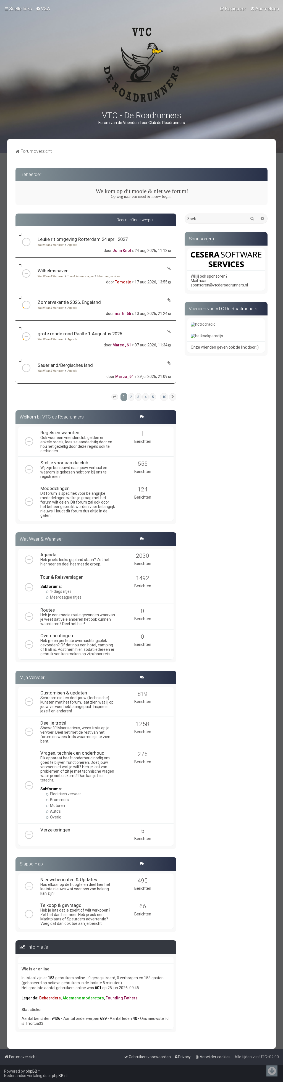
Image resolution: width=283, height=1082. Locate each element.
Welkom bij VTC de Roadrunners (52, 417)
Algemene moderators (83, 998)
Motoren (57, 805)
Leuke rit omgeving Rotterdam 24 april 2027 (83, 239)
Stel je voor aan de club (64, 462)
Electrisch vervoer (65, 794)
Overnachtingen (56, 635)
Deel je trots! (53, 723)
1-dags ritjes (60, 591)
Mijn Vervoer (32, 677)
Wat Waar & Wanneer (51, 244)
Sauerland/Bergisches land (65, 365)
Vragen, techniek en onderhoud (72, 753)
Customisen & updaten (63, 693)
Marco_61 (121, 345)
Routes (47, 610)
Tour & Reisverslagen (80, 276)
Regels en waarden (59, 432)
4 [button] (145, 397)
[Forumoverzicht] (141, 65)
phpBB (31, 1071)
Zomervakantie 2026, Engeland (69, 302)
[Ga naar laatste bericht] (170, 250)
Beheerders (50, 998)
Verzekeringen (55, 830)
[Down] (271, 1070)
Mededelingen (55, 488)
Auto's (55, 811)
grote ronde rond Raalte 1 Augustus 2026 (80, 333)
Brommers (59, 799)
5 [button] (153, 397)
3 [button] (138, 397)
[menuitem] (43, 8)
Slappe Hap (31, 864)
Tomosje (123, 282)
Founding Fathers (122, 998)
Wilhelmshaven (53, 270)
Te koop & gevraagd (61, 905)
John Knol (121, 250)
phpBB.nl (59, 1075)
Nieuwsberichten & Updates (68, 879)
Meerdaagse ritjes (108, 276)
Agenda (72, 244)
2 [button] (131, 397)
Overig (55, 817)
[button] (114, 397)
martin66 (123, 313)
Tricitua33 (34, 1023)
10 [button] (164, 397)
